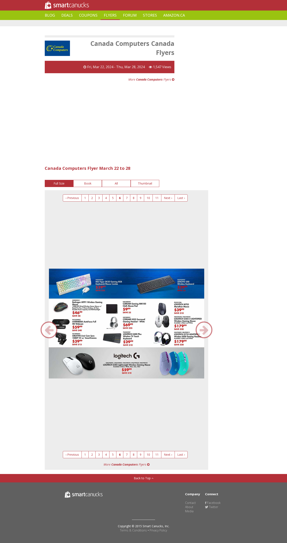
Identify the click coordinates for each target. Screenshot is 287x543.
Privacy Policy (158, 530)
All (116, 183)
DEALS (67, 15)
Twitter (213, 507)
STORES (150, 15)
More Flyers (150, 79)
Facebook (213, 503)
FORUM (130, 15)
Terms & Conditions (133, 530)
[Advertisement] (121, 23)
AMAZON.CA (174, 15)
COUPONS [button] (88, 15)
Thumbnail (145, 183)
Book (87, 183)
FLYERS (110, 15)
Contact (190, 503)
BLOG (50, 15)
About (189, 507)
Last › (181, 198)
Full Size (59, 183)
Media (189, 511)
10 (148, 198)
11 (157, 198)
